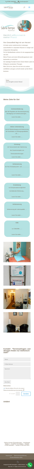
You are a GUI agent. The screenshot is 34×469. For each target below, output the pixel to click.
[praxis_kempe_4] (17, 308)
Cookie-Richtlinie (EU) (16, 457)
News (7, 80)
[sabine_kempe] (17, 261)
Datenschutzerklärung (20, 455)
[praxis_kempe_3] (17, 332)
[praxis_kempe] (17, 285)
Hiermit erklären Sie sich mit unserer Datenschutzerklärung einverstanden (13, 389)
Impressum (9, 455)
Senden (26, 394)
